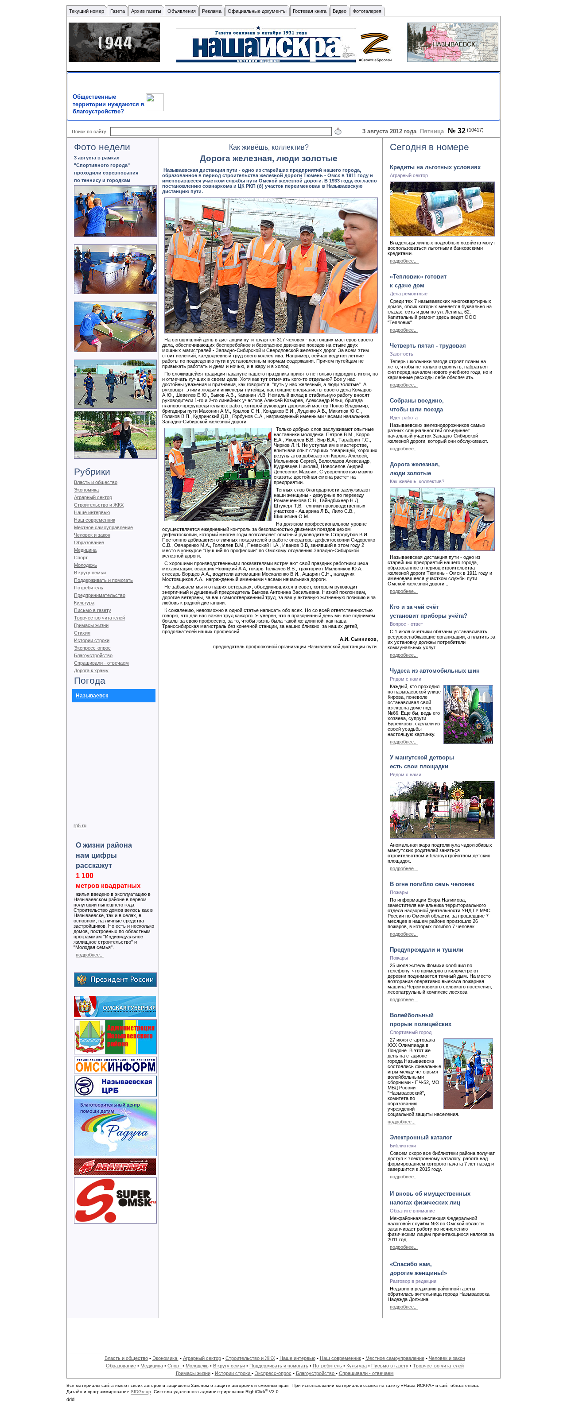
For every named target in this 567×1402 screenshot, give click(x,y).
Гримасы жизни (91, 625)
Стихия (82, 632)
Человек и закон (92, 535)
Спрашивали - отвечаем (101, 663)
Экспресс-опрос (92, 648)
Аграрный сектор (93, 497)
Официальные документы (257, 11)
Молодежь (85, 565)
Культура (84, 602)
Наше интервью (92, 512)
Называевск (92, 696)
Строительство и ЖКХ (99, 504)
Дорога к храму (91, 670)
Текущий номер (86, 11)
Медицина (85, 550)
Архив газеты (146, 11)
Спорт (81, 557)
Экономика (86, 489)
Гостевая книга (309, 11)
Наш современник (94, 520)
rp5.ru (80, 825)
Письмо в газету (92, 610)
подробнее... (90, 954)
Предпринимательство (99, 595)
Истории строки (91, 640)
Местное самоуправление (103, 527)
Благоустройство (93, 655)
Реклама (211, 11)
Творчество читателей (99, 617)
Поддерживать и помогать (103, 580)
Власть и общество (95, 482)
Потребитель (88, 587)
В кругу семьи (90, 572)
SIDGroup (141, 1392)
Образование (89, 542)
